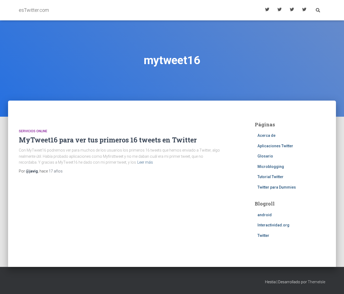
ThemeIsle (316, 282)
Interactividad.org (273, 225)
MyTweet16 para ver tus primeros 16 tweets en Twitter (108, 139)
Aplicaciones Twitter (279, 10)
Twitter (263, 235)
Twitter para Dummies (276, 187)
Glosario (292, 10)
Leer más (145, 162)
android (264, 215)
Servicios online (33, 131)
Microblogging (270, 166)
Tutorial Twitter (267, 10)
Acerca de (304, 10)
